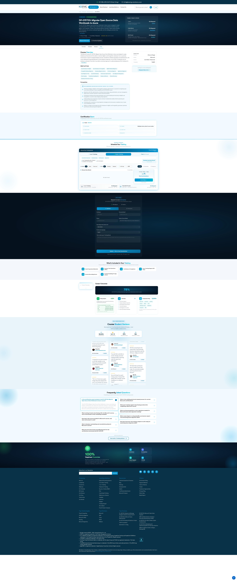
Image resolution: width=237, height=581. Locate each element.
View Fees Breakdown (144, 176)
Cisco (100, 517)
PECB (100, 519)
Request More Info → (144, 70)
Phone (98, 218)
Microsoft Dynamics (83, 521)
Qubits (120, 489)
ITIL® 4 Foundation (123, 522)
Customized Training (103, 493)
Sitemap (121, 484)
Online (90, 166)
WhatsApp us (115, 204)
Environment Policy (143, 480)
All (86, 166)
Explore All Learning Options (105, 480)
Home (80, 11)
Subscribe (115, 473)
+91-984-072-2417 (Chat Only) (108, 2)
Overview (84, 46)
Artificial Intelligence (83, 515)
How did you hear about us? (102, 224)
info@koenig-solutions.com (133, 2)
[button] (141, 23)
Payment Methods (143, 482)
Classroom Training (103, 486)
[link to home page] (83, 7)
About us (81, 480)
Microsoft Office (82, 517)
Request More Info (84, 40)
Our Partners (82, 493)
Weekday (109, 166)
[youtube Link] (140, 471)
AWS (100, 515)
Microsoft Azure (90, 11)
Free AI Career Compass (104, 507)
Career (141, 486)
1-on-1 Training (102, 484)
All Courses (93, 7)
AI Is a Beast (101, 505)
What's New (142, 493)
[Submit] (151, 7)
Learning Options (113, 7)
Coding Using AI (102, 503)
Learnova (101, 499)
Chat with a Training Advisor (118, 438)
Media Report (142, 495)
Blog (120, 482)
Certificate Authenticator (124, 491)
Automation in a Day (123, 524)
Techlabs (101, 497)
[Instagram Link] (148, 471)
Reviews (96, 46)
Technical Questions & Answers (126, 480)
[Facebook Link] (144, 471)
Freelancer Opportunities (144, 489)
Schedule (90, 46)
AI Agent (101, 501)
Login (156, 7)
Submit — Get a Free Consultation (118, 251)
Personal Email (122, 212)
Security (81, 519)
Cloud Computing (83, 513)
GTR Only (122, 166)
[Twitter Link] (156, 471)
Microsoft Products (123, 493)
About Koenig (103, 7)
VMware (101, 521)
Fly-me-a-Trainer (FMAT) (104, 489)
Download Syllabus (97, 40)
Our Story (81, 495)
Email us (124, 204)
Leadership (81, 482)
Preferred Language (101, 229)
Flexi (100, 491)
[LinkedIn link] (152, 471)
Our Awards (81, 499)
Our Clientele (82, 489)
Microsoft (84, 11)
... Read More (82, 33)
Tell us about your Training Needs (104, 235)
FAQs (101, 46)
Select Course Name (123, 218)
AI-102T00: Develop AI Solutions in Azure (128, 520)
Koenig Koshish (122, 486)
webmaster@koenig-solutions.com (103, 551)
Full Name (99, 212)
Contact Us (123, 7)
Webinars (81, 486)
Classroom (95, 166)
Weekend (114, 166)
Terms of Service (143, 484)
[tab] (92, 154)
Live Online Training (103, 482)
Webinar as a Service (104, 495)
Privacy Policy (142, 491)
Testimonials (82, 497)
